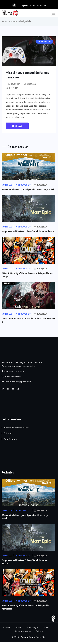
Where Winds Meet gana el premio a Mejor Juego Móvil (28, 189)
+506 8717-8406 (12, 376)
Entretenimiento (23, 631)
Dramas (47, 627)
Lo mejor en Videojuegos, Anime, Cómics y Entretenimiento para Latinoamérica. (22, 364)
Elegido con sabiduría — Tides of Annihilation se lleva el (28, 231)
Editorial (8, 433)
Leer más (17, 126)
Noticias (6, 627)
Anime (18, 627)
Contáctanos (10, 439)
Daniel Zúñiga (14, 84)
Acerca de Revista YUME (16, 427)
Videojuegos (32, 627)
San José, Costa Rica (14, 371)
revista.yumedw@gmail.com (17, 381)
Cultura (39, 631)
